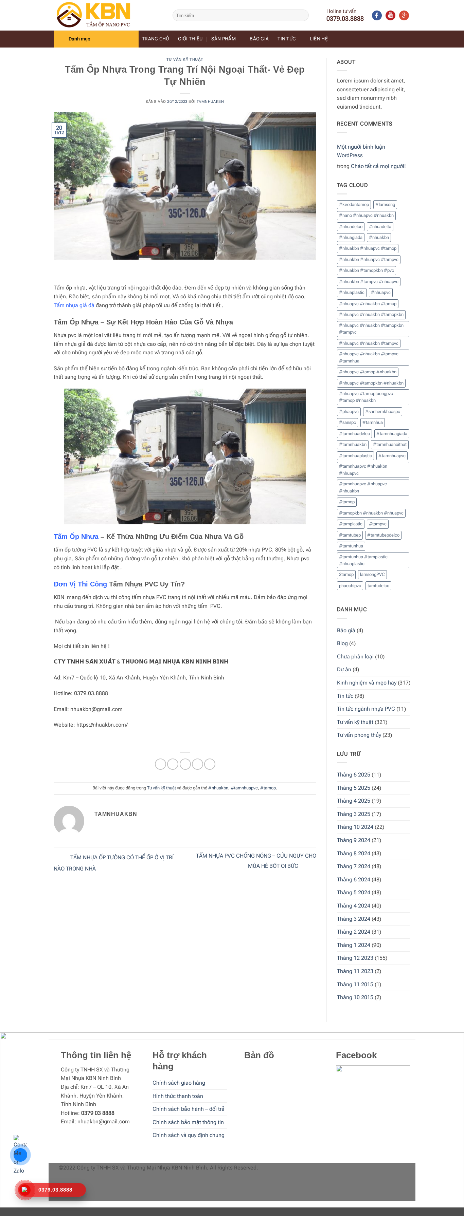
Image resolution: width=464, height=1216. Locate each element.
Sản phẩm (223, 39)
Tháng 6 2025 (353, 774)
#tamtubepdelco (383, 535)
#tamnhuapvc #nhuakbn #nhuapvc (363, 469)
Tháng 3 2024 (353, 919)
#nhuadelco (350, 226)
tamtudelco (378, 585)
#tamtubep (350, 535)
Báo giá (259, 39)
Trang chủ (155, 39)
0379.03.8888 (345, 18)
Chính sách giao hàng (179, 1083)
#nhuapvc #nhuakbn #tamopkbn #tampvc (371, 329)
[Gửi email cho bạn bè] (185, 764)
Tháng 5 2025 (353, 788)
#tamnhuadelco (354, 433)
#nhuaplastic (351, 292)
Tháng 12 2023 (355, 958)
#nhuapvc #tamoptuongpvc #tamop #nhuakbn (366, 397)
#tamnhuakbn (353, 444)
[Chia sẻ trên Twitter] (172, 764)
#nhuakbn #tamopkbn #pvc (366, 270)
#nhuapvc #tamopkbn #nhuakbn (371, 383)
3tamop (346, 574)
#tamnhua (372, 422)
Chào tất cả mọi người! (378, 166)
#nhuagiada (350, 237)
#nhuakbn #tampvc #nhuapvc (368, 281)
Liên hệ (319, 39)
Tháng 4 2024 (353, 905)
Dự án (344, 669)
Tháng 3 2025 (353, 814)
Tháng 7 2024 (353, 866)
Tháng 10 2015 (355, 997)
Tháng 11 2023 (355, 971)
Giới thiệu (190, 39)
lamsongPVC (372, 574)
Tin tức (287, 39)
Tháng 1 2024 (353, 945)
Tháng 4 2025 (353, 801)
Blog (342, 643)
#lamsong (385, 204)
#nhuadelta (380, 226)
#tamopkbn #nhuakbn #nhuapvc (371, 513)
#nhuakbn (218, 787)
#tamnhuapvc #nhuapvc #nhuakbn (363, 487)
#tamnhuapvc (244, 787)
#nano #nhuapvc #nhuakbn (366, 215)
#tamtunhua (351, 545)
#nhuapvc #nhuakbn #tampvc (368, 343)
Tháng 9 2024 (353, 840)
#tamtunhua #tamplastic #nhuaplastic (363, 560)
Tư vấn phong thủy (359, 735)
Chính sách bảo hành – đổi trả (189, 1109)
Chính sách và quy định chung (189, 1135)
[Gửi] (302, 15)
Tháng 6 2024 (353, 879)
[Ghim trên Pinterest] (197, 764)
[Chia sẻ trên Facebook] (160, 764)
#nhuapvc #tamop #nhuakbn (367, 371)
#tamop (268, 787)
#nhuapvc (381, 292)
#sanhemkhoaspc (382, 411)
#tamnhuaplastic (355, 455)
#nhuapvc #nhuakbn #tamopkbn (371, 314)
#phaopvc (349, 411)
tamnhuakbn (210, 101)
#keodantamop (354, 204)
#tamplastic (350, 523)
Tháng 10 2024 (355, 827)
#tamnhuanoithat (390, 444)
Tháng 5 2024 (353, 892)
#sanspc (347, 422)
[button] (96, 39)
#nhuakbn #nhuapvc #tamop (367, 248)
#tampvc (378, 523)
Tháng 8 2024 (353, 853)
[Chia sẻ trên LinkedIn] (209, 764)
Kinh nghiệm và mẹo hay (366, 682)
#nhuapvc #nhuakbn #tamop (367, 303)
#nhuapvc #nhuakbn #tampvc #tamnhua (368, 357)
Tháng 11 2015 (355, 984)
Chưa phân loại (355, 656)
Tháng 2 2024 (353, 932)
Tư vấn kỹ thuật (184, 59)
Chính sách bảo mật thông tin (188, 1122)
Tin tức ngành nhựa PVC (366, 709)
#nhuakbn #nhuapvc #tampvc (368, 259)
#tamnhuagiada (391, 433)
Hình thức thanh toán (178, 1096)
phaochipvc (350, 585)
